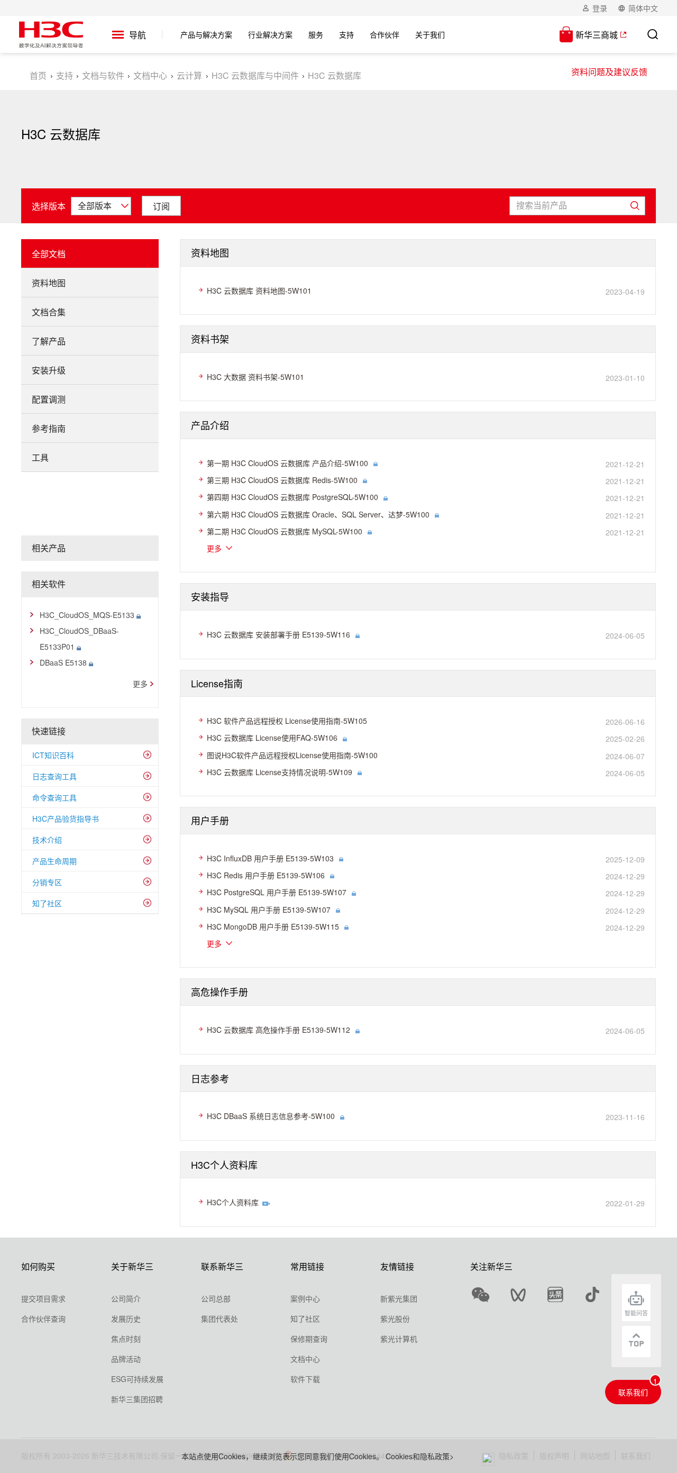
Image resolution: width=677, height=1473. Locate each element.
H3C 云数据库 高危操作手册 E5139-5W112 (278, 1029)
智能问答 (636, 1312)
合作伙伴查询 (43, 1318)
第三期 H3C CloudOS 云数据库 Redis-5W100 (282, 480)
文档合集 (49, 312)
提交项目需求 (43, 1298)
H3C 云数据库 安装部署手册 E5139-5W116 (278, 634)
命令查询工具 (54, 797)
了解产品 (49, 341)
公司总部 (216, 1298)
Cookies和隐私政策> (420, 1456)
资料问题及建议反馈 (609, 72)
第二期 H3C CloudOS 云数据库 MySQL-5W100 (284, 531)
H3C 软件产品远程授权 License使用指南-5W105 (287, 720)
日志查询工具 (54, 776)
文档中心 (150, 75)
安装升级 (49, 370)
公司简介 (126, 1298)
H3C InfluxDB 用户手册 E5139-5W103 (270, 858)
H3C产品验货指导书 (65, 818)
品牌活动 (126, 1358)
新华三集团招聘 (137, 1399)
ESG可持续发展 (137, 1379)
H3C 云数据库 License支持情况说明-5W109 (279, 772)
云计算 (189, 75)
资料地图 (49, 283)
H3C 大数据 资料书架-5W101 (255, 376)
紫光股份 (395, 1318)
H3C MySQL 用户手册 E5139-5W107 (269, 909)
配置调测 (49, 399)
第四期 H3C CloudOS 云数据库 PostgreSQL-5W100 (292, 497)
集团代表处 (219, 1318)
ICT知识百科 (53, 755)
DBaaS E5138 (64, 662)
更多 (140, 683)
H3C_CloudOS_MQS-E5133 (88, 615)
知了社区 (47, 903)
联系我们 (633, 1392)
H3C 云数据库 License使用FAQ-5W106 (272, 737)
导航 (137, 35)
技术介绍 (47, 839)
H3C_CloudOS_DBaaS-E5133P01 (79, 638)
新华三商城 (596, 35)
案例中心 (305, 1298)
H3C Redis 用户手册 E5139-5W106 (266, 875)
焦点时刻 (126, 1338)
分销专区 (47, 882)
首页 (38, 75)
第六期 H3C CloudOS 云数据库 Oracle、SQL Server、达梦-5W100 (318, 514)
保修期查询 (308, 1338)
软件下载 (305, 1379)
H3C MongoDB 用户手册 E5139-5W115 (273, 926)
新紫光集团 (398, 1298)
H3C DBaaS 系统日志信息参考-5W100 (271, 1116)
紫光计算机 (398, 1338)
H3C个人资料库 (233, 1202)
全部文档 (49, 254)
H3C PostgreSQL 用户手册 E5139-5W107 (276, 892)
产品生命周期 (54, 861)
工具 (40, 457)
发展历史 (126, 1318)
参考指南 (49, 428)
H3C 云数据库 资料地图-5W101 (259, 290)
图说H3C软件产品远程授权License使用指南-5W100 (292, 755)
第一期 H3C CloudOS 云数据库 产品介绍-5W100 (287, 463)
